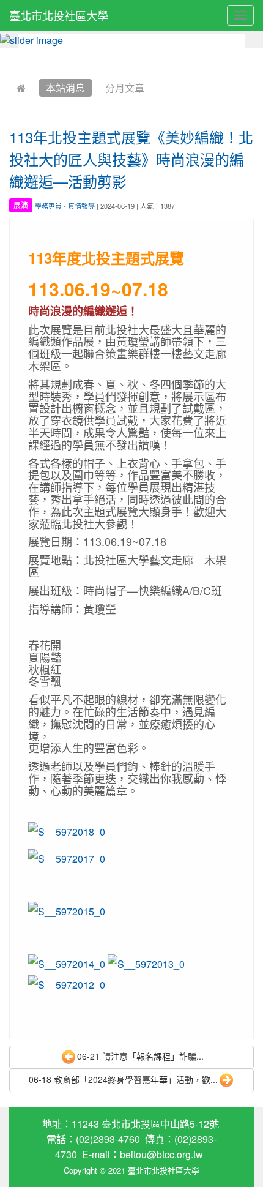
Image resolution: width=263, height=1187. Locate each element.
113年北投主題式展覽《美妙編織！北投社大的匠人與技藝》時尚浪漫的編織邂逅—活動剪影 (131, 159)
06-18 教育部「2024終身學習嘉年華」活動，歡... (123, 1079)
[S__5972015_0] (66, 910)
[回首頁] (21, 88)
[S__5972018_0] (66, 830)
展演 (20, 205)
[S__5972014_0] (66, 963)
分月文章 (124, 88)
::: (12, 55)
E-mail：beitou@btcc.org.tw (142, 1154)
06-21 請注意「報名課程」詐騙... (140, 1056)
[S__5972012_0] (66, 983)
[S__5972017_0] (66, 857)
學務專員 (48, 206)
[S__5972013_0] (146, 963)
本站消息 (65, 88)
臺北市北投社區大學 (58, 15)
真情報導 (81, 206)
